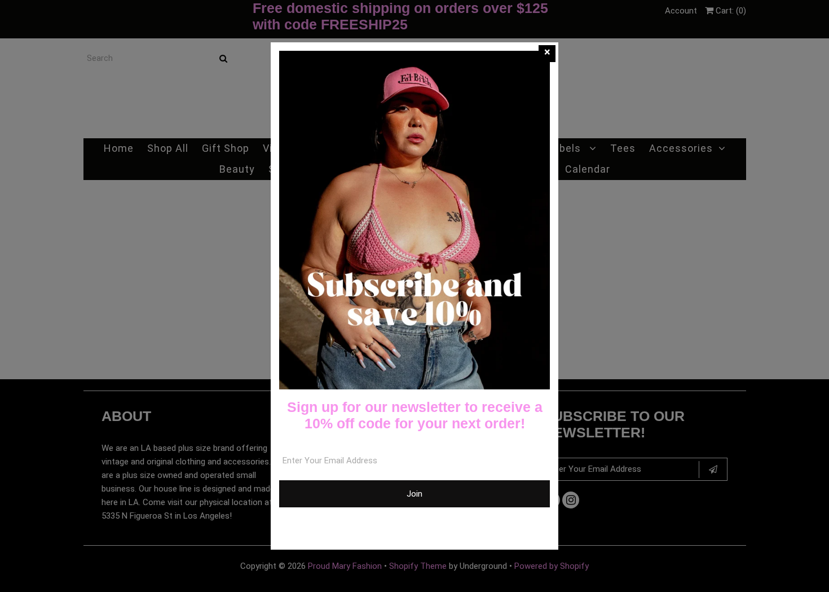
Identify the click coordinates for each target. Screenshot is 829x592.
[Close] (547, 53)
